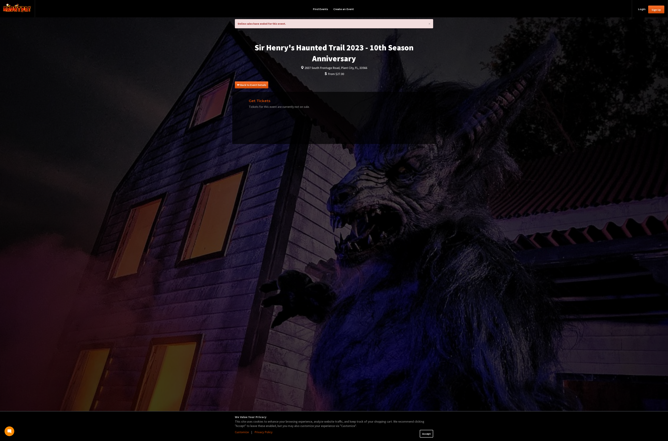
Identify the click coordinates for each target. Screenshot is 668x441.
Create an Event (343, 9)
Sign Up (656, 9)
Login (642, 9)
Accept (426, 433)
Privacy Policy (263, 432)
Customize (242, 432)
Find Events (320, 9)
